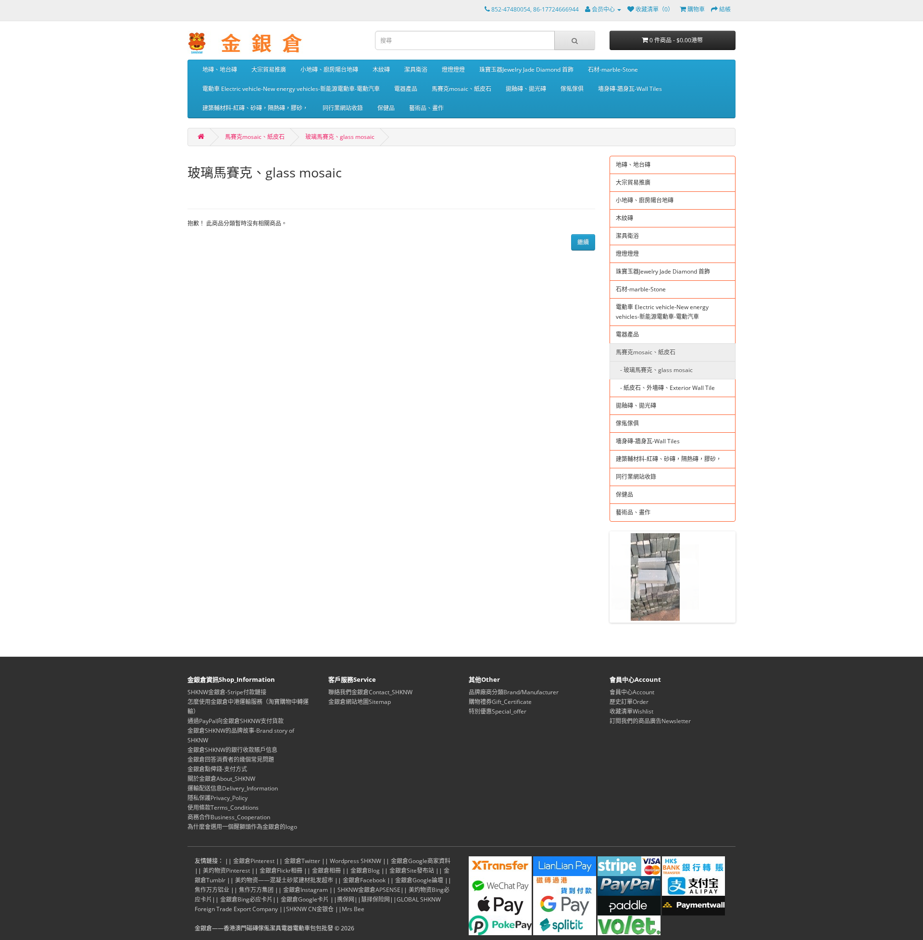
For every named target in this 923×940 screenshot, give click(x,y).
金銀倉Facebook (364, 880)
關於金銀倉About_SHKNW (221, 779)
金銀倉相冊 (326, 870)
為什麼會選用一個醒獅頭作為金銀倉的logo (242, 827)
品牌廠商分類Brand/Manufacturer (514, 692)
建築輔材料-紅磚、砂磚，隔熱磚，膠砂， (255, 108)
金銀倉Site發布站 (411, 870)
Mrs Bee (353, 909)
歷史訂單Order (629, 702)
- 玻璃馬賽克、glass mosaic (654, 370)
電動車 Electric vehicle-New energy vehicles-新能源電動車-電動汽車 (291, 89)
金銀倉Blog (365, 870)
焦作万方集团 (256, 890)
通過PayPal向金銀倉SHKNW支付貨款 (235, 721)
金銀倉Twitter (302, 861)
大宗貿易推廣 (268, 69)
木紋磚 (381, 69)
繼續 (583, 242)
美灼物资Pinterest (226, 870)
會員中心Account (632, 692)
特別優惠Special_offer (497, 711)
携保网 (345, 899)
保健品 (386, 108)
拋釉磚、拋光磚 (526, 89)
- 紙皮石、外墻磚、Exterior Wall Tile (665, 388)
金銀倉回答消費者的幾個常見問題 (230, 759)
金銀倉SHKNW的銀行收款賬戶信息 (232, 750)
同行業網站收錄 (343, 108)
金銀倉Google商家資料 (420, 861)
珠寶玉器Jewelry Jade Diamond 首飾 (526, 69)
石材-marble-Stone (613, 69)
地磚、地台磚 (219, 69)
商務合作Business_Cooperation (228, 817)
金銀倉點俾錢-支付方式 (217, 769)
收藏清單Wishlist (631, 711)
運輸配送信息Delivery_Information (232, 788)
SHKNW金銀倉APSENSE (368, 890)
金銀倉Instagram (305, 890)
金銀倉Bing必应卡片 (246, 899)
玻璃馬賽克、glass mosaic (339, 137)
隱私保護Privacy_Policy (217, 798)
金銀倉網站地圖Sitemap (359, 702)
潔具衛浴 (415, 69)
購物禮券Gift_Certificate (500, 702)
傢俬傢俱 (572, 89)
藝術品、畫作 (426, 108)
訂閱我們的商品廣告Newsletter (650, 721)
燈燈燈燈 (453, 69)
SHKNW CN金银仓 (310, 909)
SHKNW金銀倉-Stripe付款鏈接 (226, 692)
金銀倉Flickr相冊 (281, 870)
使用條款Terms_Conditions (223, 807)
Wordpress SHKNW (355, 861)
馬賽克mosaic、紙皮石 (461, 89)
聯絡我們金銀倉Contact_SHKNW (370, 692)
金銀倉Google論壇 (419, 880)
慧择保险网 (375, 899)
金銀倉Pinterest (253, 861)
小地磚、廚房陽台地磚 (329, 69)
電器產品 (405, 89)
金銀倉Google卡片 (305, 899)
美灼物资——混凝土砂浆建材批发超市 (284, 880)
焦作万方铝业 (212, 890)
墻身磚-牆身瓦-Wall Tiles (630, 89)
